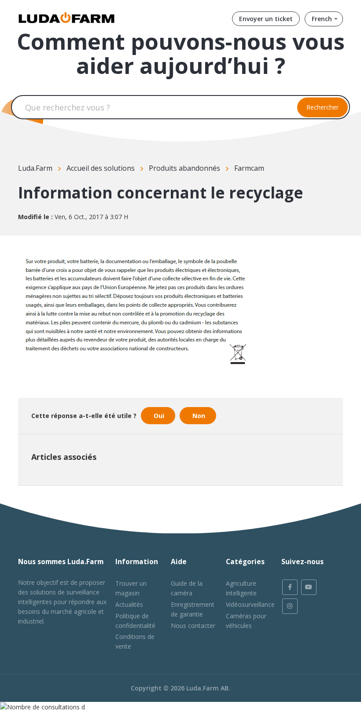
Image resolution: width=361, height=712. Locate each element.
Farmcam (249, 168)
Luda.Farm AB (207, 688)
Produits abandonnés (184, 168)
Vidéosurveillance (250, 604)
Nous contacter (193, 625)
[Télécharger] (164, 355)
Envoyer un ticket (266, 19)
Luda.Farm (35, 168)
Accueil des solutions (100, 168)
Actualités (129, 604)
